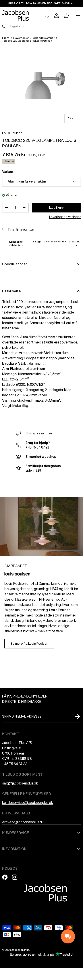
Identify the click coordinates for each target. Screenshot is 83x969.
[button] (66, 15)
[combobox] (41, 26)
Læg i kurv (56, 207)
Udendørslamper (43, 38)
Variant (7, 171)
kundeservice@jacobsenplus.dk (27, 802)
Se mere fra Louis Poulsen (29, 643)
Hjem (5, 38)
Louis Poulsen (12, 133)
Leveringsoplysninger (65, 216)
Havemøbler (21, 38)
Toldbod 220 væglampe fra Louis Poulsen (27, 40)
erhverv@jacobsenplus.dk (23, 822)
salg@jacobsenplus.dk (20, 783)
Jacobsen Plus (20, 949)
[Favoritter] (47, 15)
